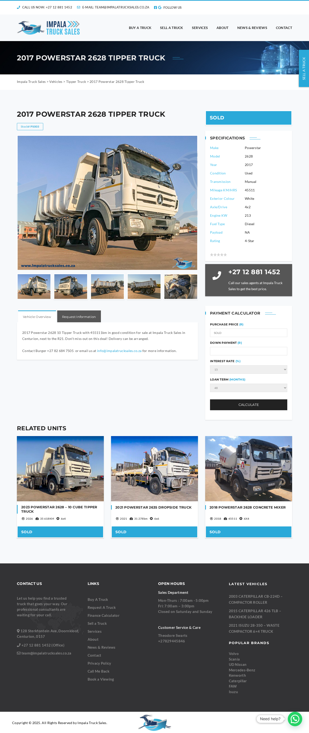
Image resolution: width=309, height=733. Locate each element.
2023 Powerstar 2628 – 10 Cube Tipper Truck (59, 509)
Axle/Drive (218, 207)
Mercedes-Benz (242, 670)
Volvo (234, 653)
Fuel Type (217, 224)
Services (95, 631)
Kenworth (237, 675)
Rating (215, 241)
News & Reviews (102, 647)
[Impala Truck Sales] (48, 28)
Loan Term (227, 379)
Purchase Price (224, 324)
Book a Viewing (101, 679)
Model (215, 156)
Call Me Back (99, 671)
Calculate (249, 404)
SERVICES (200, 28)
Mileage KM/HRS (223, 190)
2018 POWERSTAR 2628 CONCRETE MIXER (248, 507)
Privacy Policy (99, 663)
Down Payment (226, 343)
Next (193, 286)
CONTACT (284, 28)
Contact (94, 655)
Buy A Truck (98, 599)
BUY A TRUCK (140, 28)
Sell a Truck (97, 623)
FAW (233, 686)
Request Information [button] (79, 317)
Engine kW (218, 215)
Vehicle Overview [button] (37, 317)
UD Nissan (238, 664)
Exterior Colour (222, 198)
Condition (218, 173)
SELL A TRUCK (171, 28)
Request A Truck (102, 607)
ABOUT (223, 28)
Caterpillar (238, 681)
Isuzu (233, 692)
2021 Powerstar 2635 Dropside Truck (153, 507)
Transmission (220, 182)
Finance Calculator (103, 615)
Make (214, 148)
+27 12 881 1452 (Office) (42, 645)
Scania (234, 659)
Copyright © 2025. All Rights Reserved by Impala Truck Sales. (59, 723)
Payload (216, 232)
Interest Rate (225, 361)
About (93, 639)
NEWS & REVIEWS (252, 28)
